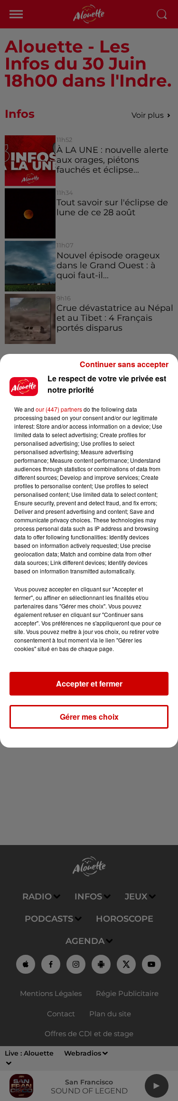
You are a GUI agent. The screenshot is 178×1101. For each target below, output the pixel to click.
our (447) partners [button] (59, 409)
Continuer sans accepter (124, 364)
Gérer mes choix (89, 716)
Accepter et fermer (89, 683)
